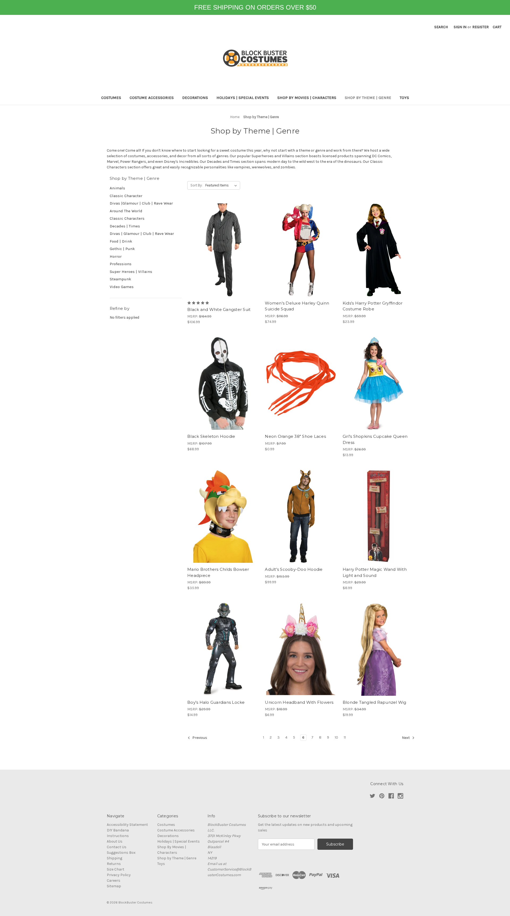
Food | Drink (121, 241)
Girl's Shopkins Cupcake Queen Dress (375, 439)
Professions (120, 263)
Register (480, 27)
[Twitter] (372, 796)
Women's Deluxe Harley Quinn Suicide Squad (297, 306)
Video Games (122, 286)
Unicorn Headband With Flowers (299, 702)
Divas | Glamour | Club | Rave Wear (142, 233)
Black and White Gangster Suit (218, 309)
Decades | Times (125, 226)
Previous (199, 738)
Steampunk (120, 279)
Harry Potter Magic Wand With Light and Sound (375, 572)
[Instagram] (400, 796)
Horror (116, 256)
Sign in (460, 27)
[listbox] (222, 185)
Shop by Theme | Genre (368, 97)
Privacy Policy (119, 875)
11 (345, 737)
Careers (113, 880)
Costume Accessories (152, 97)
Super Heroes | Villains (131, 271)
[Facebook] (391, 796)
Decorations (195, 97)
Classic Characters (127, 218)
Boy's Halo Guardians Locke (216, 702)
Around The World (126, 211)
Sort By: (196, 185)
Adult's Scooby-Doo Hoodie (293, 569)
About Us (114, 841)
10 (336, 737)
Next (406, 738)
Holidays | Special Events (242, 97)
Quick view (223, 250)
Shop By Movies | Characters (306, 97)
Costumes (111, 97)
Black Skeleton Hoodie (211, 436)
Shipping (114, 858)
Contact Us (116, 847)
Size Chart (115, 869)
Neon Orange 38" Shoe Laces (295, 436)
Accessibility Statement (127, 824)
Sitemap (114, 886)
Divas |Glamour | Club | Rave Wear (141, 203)
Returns (114, 863)
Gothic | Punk (122, 248)
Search (441, 27)
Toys (404, 97)
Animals (117, 188)
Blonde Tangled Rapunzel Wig (374, 702)
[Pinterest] (382, 796)
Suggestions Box (121, 852)
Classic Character (126, 195)
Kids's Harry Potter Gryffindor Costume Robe (373, 306)
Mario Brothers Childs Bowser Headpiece (218, 572)
